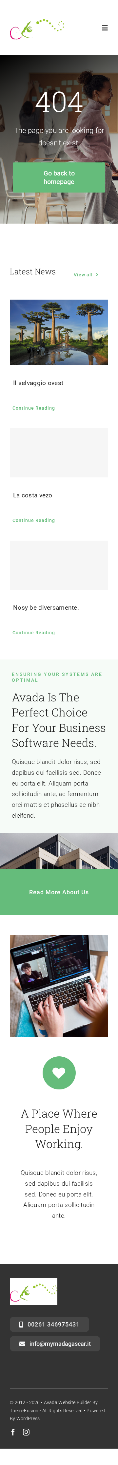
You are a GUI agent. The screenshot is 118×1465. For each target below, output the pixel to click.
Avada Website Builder (67, 1402)
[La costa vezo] (59, 452)
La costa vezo (32, 495)
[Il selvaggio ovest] (59, 332)
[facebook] (13, 1432)
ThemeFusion (24, 1410)
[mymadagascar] (37, 15)
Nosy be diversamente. (46, 607)
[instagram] (26, 1432)
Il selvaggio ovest (38, 383)
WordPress (28, 1418)
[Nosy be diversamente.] (59, 565)
